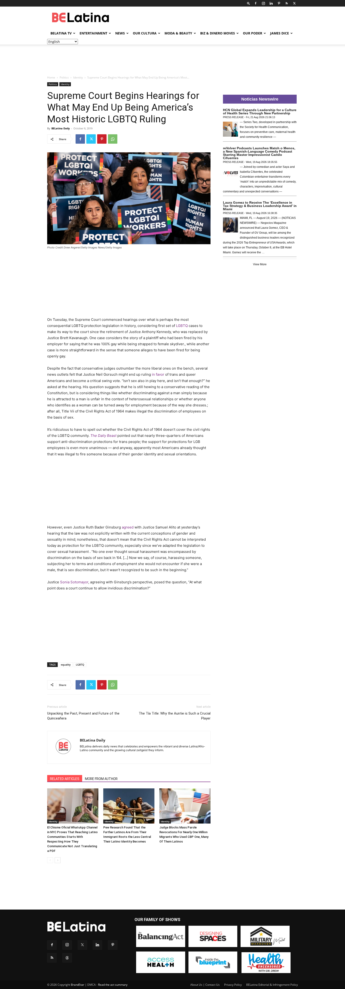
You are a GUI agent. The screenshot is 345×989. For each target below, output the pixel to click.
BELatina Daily (60, 128)
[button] (248, 3)
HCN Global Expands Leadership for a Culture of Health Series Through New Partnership (259, 111)
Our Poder (252, 33)
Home (51, 77)
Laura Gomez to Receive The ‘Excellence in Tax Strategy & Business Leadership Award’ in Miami (260, 206)
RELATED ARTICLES (64, 779)
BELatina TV (61, 33)
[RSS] (286, 3)
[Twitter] (294, 3)
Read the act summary (112, 985)
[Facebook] (255, 3)
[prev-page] (50, 860)
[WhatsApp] (112, 139)
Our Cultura (145, 33)
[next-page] (58, 860)
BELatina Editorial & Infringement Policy (272, 985)
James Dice (279, 33)
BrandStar (77, 985)
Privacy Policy (233, 985)
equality (66, 664)
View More (260, 264)
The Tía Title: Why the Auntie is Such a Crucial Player (175, 715)
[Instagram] (263, 3)
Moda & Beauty (178, 33)
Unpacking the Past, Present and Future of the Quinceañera (83, 715)
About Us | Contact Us (205, 985)
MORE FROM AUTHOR (101, 779)
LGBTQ (80, 664)
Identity (78, 77)
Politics (64, 77)
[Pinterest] (278, 3)
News (120, 33)
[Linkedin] (271, 3)
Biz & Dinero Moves (217, 33)
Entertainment (93, 33)
